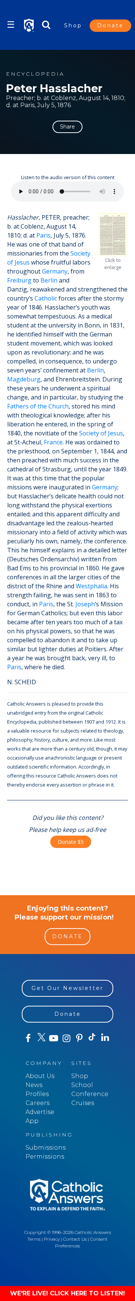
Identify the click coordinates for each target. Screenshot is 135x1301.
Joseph (85, 604)
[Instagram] (66, 1038)
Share (67, 126)
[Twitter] (40, 1038)
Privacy (52, 1239)
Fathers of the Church (38, 406)
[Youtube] (53, 1038)
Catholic (45, 298)
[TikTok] (92, 1038)
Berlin (48, 280)
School (82, 1085)
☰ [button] (11, 24)
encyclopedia (35, 74)
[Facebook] (28, 1038)
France (53, 442)
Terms (33, 1239)
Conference (89, 1094)
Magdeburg (23, 379)
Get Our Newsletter (68, 988)
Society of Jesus (101, 433)
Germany (55, 271)
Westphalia (91, 586)
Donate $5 (71, 841)
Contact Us (75, 1239)
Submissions (46, 1147)
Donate (110, 25)
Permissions (45, 1156)
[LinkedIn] (105, 1038)
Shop (73, 25)
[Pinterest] (79, 1038)
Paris (43, 235)
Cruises (82, 1103)
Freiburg (19, 280)
